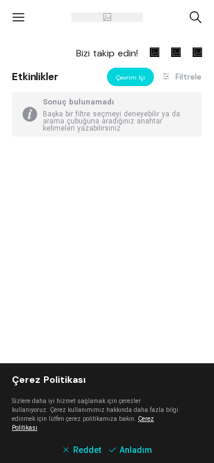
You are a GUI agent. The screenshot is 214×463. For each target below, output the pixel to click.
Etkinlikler (35, 76)
